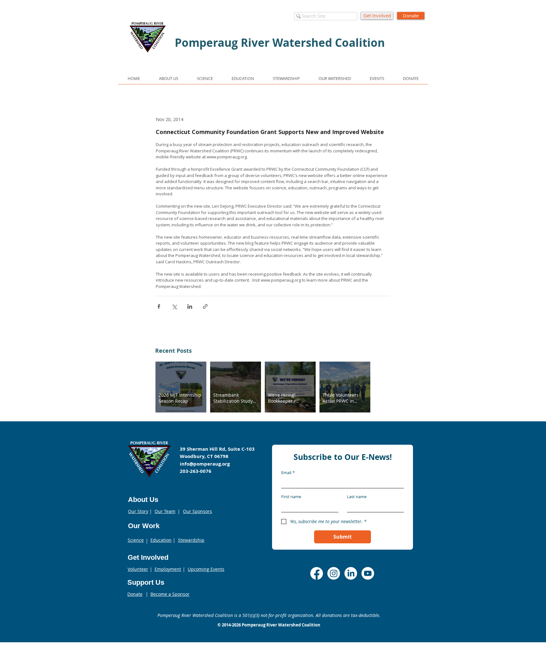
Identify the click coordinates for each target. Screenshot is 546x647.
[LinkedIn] (350, 573)
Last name (357, 496)
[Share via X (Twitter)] (174, 306)
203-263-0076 (195, 471)
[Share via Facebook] (159, 306)
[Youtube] (367, 573)
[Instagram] (333, 573)
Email (288, 472)
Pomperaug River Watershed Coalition (281, 625)
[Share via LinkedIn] (190, 306)
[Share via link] (205, 306)
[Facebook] (316, 573)
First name (291, 496)
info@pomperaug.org (205, 464)
